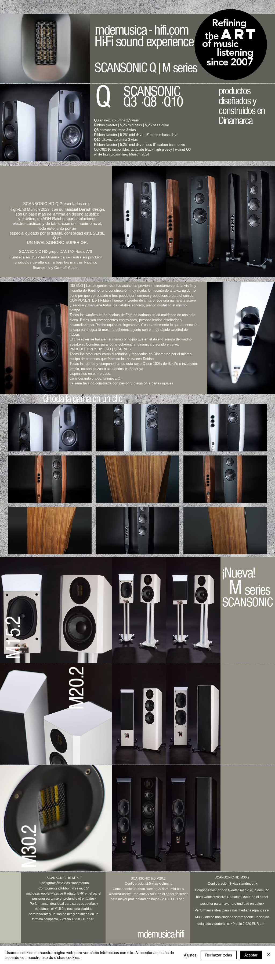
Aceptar (251, 955)
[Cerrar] (268, 955)
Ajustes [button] (190, 955)
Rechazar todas (218, 955)
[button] (50, 427)
